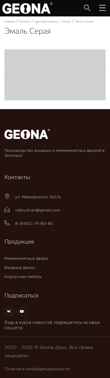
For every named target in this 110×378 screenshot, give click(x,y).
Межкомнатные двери (26, 258)
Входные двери (19, 267)
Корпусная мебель (23, 277)
